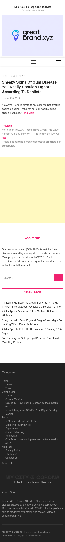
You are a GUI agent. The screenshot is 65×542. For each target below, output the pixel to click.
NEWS (8, 384)
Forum (5, 417)
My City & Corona (12, 531)
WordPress (7, 535)
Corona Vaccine (14, 399)
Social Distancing (14, 432)
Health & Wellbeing (13, 76)
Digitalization (12, 428)
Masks (8, 395)
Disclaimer (11, 454)
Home (5, 380)
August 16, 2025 (11, 98)
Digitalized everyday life (18, 424)
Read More (28, 113)
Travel (8, 388)
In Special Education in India (20, 421)
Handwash (11, 435)
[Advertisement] (32, 190)
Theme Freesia (44, 531)
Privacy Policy (12, 450)
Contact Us (11, 457)
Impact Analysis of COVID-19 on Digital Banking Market (31, 411)
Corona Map (9, 391)
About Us (7, 446)
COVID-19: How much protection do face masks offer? (31, 404)
